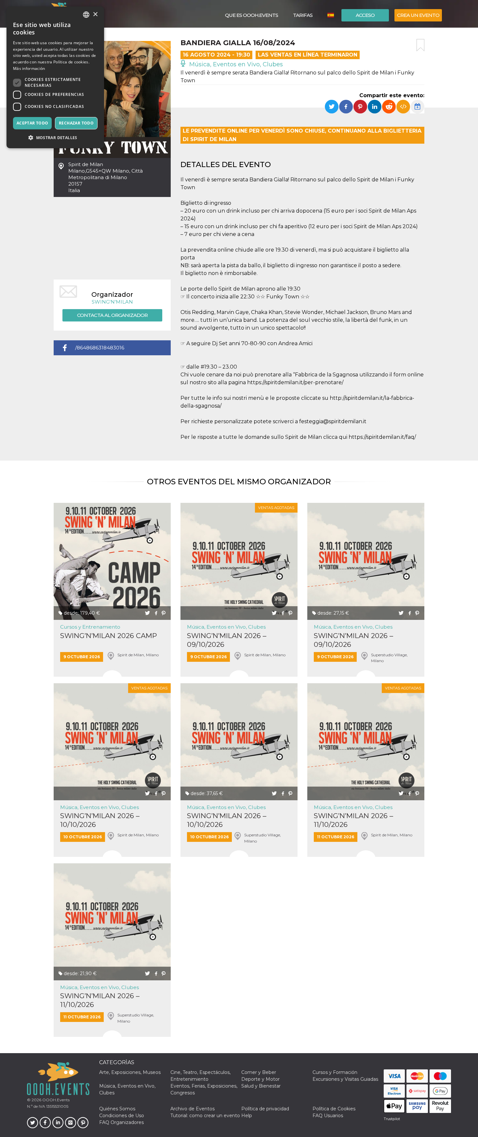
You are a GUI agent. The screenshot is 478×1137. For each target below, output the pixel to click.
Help (246, 1115)
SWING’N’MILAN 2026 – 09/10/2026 (226, 640)
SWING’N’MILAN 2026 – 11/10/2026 (353, 820)
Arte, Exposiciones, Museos (130, 1072)
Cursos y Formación (334, 1072)
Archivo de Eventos (192, 1109)
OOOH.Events (55, 1099)
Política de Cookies (333, 1109)
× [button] (95, 14)
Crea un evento (418, 15)
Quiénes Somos (117, 1109)
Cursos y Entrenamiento (90, 627)
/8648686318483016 (99, 348)
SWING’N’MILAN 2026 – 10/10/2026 (99, 820)
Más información (29, 68)
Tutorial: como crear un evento (205, 1115)
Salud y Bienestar (261, 1086)
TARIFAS (302, 15)
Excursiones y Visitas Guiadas (345, 1079)
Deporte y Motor (260, 1079)
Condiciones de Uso (121, 1115)
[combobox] (86, 14)
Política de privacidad (265, 1109)
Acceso (365, 15)
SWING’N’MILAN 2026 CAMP (108, 636)
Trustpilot (392, 1119)
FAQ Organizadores (121, 1122)
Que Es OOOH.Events (251, 15)
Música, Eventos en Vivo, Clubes (235, 64)
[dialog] (55, 77)
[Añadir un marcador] (420, 45)
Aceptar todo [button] (32, 123)
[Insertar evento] (403, 106)
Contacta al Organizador (112, 315)
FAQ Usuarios (327, 1115)
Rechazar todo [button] (76, 123)
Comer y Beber (258, 1072)
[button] (55, 138)
